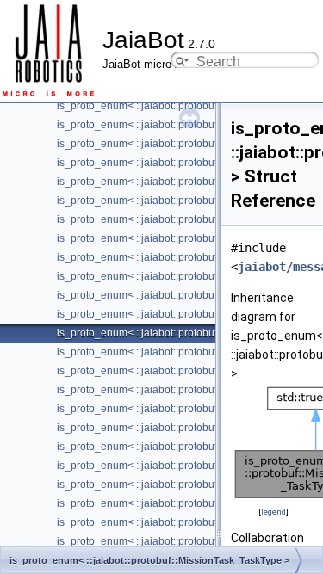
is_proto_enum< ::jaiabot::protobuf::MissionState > (174, 314)
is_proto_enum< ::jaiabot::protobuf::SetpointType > (174, 503)
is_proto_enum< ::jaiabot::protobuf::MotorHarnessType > (188, 371)
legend (273, 511)
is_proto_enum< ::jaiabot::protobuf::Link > (154, 219)
